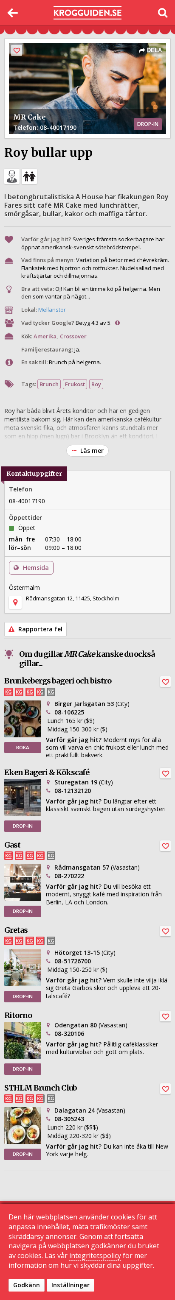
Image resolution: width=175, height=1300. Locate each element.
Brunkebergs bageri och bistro (57, 681)
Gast (12, 845)
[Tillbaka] (12, 12)
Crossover (73, 336)
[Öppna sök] (162, 12)
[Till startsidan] (87, 13)
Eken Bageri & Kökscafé (46, 772)
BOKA (22, 747)
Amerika (45, 336)
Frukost (75, 384)
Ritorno (18, 1015)
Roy (96, 384)
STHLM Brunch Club (40, 1088)
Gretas (16, 930)
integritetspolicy (95, 1255)
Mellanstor (52, 309)
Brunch (49, 384)
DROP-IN (23, 826)
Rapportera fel (39, 629)
